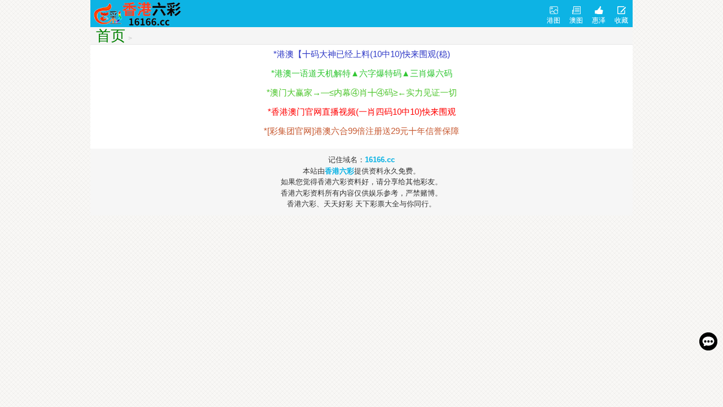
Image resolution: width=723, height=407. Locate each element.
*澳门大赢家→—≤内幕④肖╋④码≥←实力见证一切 (362, 92)
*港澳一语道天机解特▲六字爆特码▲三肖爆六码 (361, 73)
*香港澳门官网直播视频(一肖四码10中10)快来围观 (362, 111)
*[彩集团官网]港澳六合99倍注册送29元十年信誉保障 (361, 131)
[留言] (708, 341)
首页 (110, 35)
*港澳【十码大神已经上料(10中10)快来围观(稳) (361, 54)
